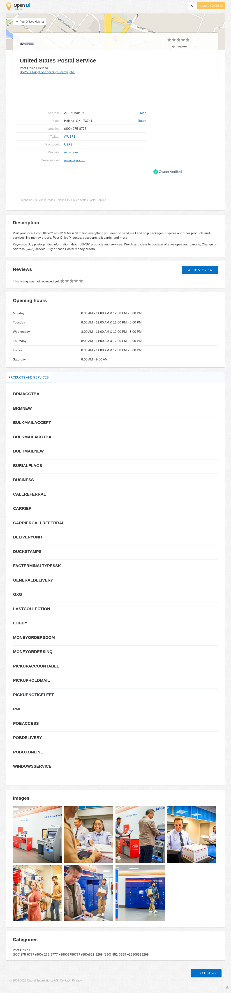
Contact (65, 980)
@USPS (70, 136)
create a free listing (211, 5)
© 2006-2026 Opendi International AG (33, 980)
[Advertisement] (81, 178)
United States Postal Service (88, 200)
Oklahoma (26, 200)
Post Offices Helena (31, 21)
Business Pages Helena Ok (52, 200)
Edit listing (206, 973)
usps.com (71, 152)
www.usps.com (74, 160)
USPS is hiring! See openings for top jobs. (47, 72)
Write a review (200, 270)
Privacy (77, 980)
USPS (68, 144)
